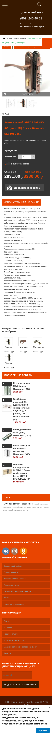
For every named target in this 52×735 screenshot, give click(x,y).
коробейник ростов (42, 504)
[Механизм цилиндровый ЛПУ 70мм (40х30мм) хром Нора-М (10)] (39, 341)
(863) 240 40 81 (31, 18)
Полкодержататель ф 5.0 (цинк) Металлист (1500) (22, 433)
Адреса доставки (11, 585)
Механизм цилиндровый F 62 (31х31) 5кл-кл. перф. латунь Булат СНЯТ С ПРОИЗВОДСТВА (22, 473)
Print (7, 114)
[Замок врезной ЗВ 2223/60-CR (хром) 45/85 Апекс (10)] (9, 357)
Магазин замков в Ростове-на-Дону (20, 647)
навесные (7, 507)
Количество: (10, 157)
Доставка (8, 627)
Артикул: (9, 151)
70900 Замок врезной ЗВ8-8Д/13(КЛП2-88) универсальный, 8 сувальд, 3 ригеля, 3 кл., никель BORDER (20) (21, 410)
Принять (43, 730)
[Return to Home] (4, 38)
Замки (11, 38)
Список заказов (11, 572)
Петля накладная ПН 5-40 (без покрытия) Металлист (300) (21, 451)
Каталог (7, 653)
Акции (6, 621)
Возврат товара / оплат (14, 578)
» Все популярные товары (36, 488)
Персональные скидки (14, 604)
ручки (8, 503)
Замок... (9, 347)
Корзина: (48, 4)
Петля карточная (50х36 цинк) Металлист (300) (21, 387)
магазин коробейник (23, 503)
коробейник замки (15, 510)
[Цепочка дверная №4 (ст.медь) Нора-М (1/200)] (23, 341)
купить (39, 507)
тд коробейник (17, 507)
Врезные (20, 38)
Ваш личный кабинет (13, 566)
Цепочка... (23, 347)
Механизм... (39, 347)
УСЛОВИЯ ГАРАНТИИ (14, 640)
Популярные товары (18, 375)
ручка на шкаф (30, 507)
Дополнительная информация (21, 202)
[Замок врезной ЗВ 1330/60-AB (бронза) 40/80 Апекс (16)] (9, 341)
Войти (6, 597)
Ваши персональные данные (17, 591)
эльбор (25, 510)
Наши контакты (11, 634)
